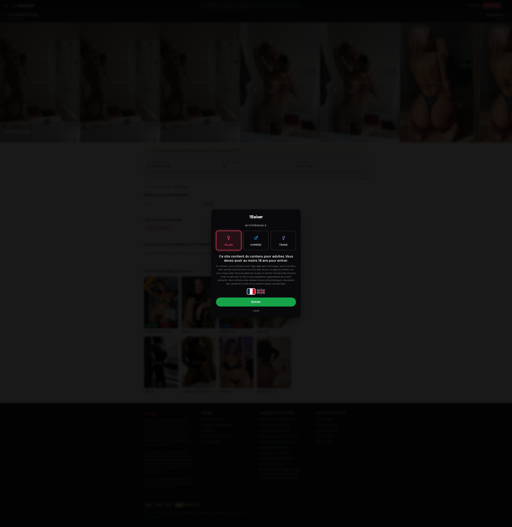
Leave (256, 310)
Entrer (256, 302)
